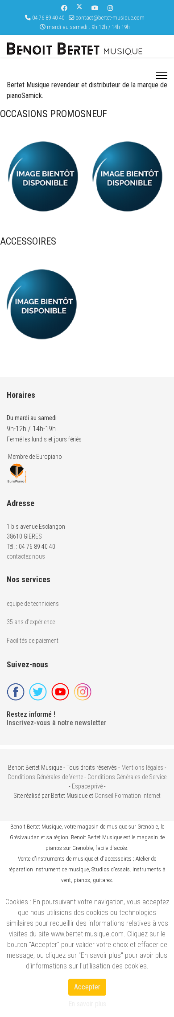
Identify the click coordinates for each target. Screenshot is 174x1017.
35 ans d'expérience (31, 621)
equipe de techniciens (33, 603)
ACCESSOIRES (28, 241)
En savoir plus (87, 1004)
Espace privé (87, 786)
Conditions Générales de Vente (45, 776)
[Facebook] (64, 8)
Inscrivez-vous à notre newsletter (57, 723)
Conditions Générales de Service (126, 776)
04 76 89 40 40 (48, 17)
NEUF (96, 113)
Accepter (87, 987)
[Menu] (161, 75)
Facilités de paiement (32, 640)
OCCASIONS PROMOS (43, 113)
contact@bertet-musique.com (110, 17)
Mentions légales (142, 767)
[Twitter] (79, 8)
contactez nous (26, 556)
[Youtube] (95, 8)
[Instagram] (110, 8)
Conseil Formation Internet (128, 795)
